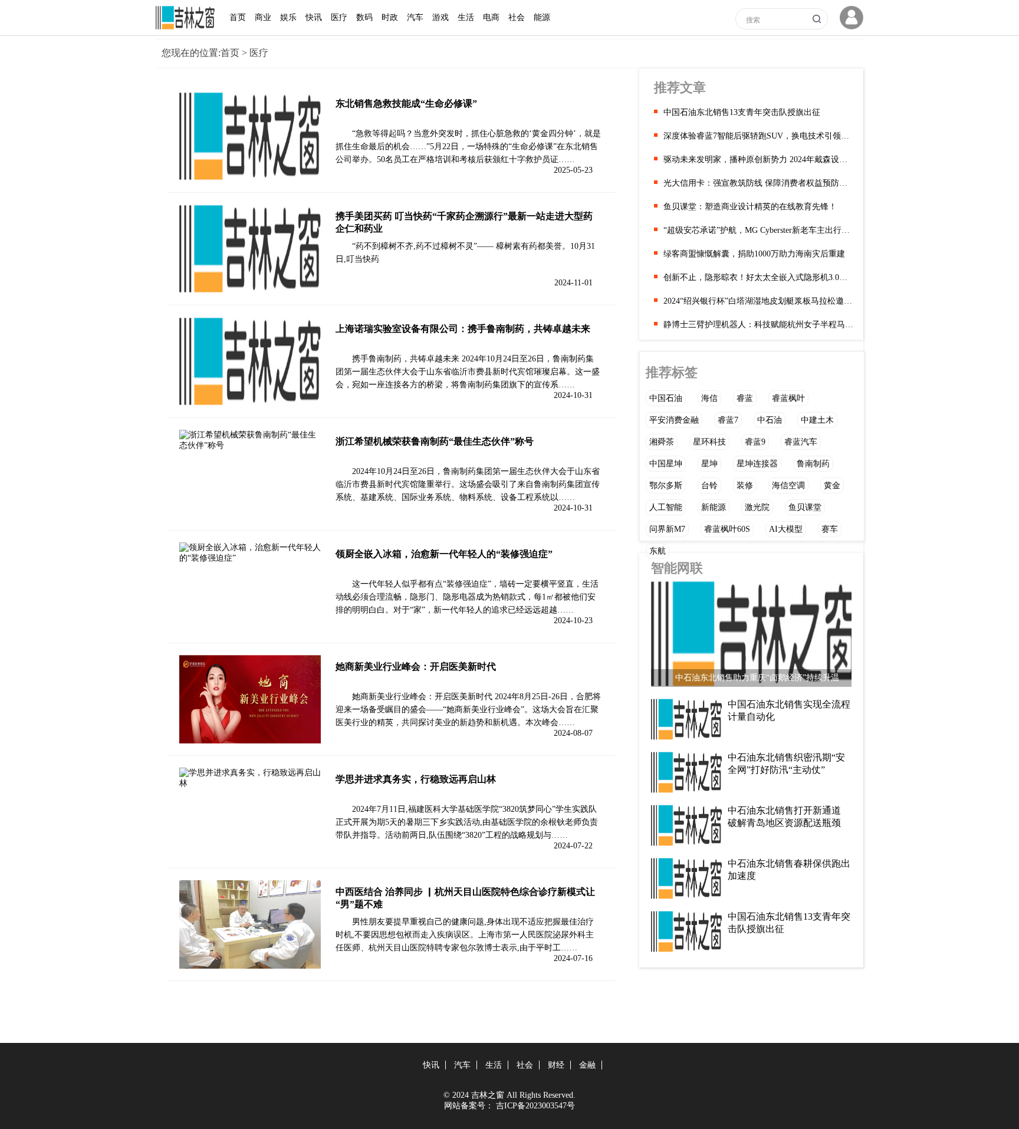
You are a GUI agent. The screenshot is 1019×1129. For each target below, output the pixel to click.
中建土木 (817, 420)
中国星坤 (665, 463)
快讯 (313, 17)
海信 (709, 398)
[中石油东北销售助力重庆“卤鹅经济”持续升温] (751, 637)
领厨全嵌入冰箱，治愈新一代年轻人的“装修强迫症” (444, 554)
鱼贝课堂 (804, 507)
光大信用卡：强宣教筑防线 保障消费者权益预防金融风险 (758, 183)
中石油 (769, 420)
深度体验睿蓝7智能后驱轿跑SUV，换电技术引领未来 (758, 135)
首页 (237, 17)
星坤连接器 (757, 463)
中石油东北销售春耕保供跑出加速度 (789, 869)
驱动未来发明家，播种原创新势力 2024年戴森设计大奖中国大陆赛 (758, 159)
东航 (657, 551)
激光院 (757, 507)
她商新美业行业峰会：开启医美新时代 (416, 666)
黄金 (832, 485)
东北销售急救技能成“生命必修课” (406, 103)
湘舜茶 (661, 441)
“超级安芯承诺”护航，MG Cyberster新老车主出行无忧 (758, 230)
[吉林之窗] (188, 26)
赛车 (829, 529)
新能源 (713, 507)
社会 (516, 17)
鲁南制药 (813, 463)
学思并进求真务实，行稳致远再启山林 (416, 779)
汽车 (415, 17)
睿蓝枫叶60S (727, 529)
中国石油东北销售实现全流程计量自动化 (789, 710)
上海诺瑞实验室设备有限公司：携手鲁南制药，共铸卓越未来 (463, 329)
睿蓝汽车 (800, 441)
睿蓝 (745, 398)
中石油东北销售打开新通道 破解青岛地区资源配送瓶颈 (784, 816)
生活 (466, 17)
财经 (556, 1065)
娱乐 (288, 17)
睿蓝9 (755, 441)
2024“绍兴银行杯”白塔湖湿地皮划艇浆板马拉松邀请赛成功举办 (758, 301)
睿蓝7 (728, 420)
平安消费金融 (674, 420)
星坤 (709, 463)
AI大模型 (786, 529)
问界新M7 (667, 529)
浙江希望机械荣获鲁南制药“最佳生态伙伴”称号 (435, 441)
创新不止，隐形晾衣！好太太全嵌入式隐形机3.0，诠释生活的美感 (758, 277)
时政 (390, 17)
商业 (263, 17)
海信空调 (788, 485)
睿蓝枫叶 (788, 398)
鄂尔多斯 (665, 485)
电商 (491, 17)
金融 (587, 1065)
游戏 (440, 17)
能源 (542, 17)
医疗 (339, 17)
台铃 (709, 485)
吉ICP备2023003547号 (535, 1105)
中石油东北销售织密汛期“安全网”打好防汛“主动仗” (786, 763)
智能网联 (677, 568)
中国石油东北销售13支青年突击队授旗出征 (741, 112)
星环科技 (709, 441)
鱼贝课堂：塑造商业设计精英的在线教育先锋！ (750, 206)
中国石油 (665, 398)
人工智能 (665, 507)
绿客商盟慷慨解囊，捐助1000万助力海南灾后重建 (754, 253)
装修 (745, 485)
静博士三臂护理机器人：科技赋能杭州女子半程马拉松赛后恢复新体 (758, 324)
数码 (364, 17)
